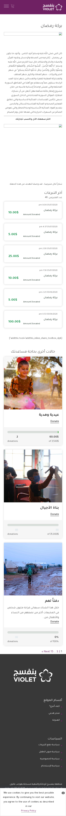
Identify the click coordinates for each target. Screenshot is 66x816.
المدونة (56, 720)
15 (52, 651)
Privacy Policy (28, 811)
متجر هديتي (54, 713)
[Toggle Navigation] (6, 7)
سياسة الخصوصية (50, 759)
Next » (46, 651)
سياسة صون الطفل (49, 752)
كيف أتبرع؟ (54, 706)
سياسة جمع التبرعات (49, 745)
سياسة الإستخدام (50, 766)
